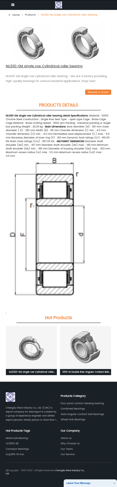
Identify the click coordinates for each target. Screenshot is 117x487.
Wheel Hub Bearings (73, 419)
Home (16, 15)
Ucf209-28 (12, 443)
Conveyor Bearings (17, 449)
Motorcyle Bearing (17, 438)
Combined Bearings (73, 409)
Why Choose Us (70, 443)
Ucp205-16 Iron (15, 454)
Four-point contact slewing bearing (82, 403)
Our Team (67, 449)
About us (66, 438)
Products (30, 15)
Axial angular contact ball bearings (82, 414)
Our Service (68, 454)
